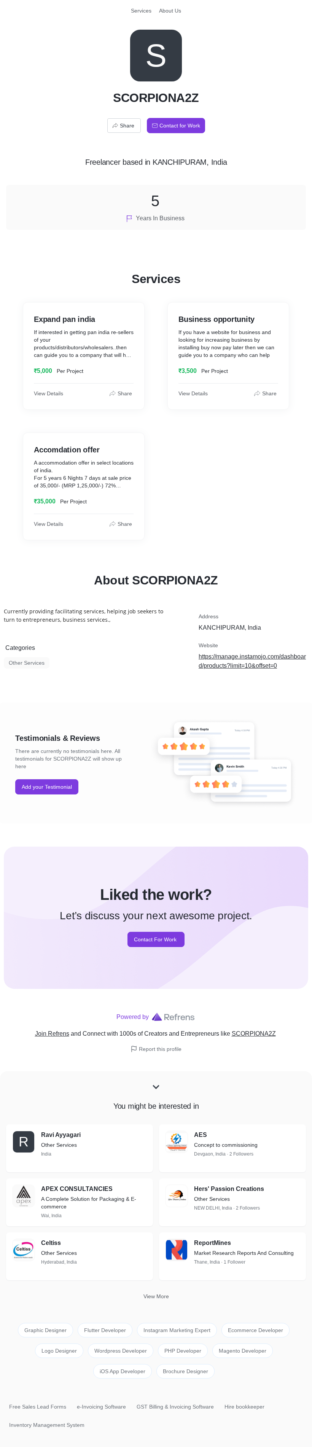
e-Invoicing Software (101, 1407)
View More (156, 1296)
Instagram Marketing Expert (176, 1330)
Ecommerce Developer (255, 1330)
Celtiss (51, 1243)
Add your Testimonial (47, 787)
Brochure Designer (185, 1371)
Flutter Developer (105, 1330)
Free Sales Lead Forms (37, 1407)
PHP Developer (182, 1351)
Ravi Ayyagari (61, 1135)
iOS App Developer (122, 1371)
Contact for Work (179, 126)
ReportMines (212, 1243)
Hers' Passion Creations (229, 1189)
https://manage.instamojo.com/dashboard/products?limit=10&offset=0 (252, 661)
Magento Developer (242, 1351)
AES (200, 1135)
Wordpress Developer (120, 1351)
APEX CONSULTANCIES (77, 1189)
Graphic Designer (45, 1330)
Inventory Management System (46, 1425)
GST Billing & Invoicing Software (175, 1407)
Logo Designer (59, 1351)
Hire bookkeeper (244, 1407)
